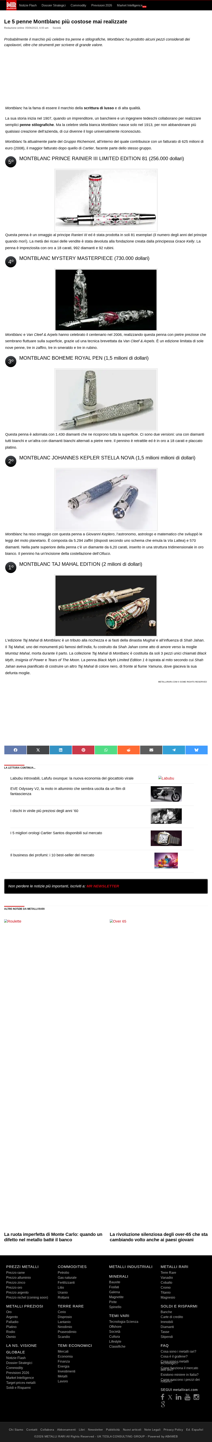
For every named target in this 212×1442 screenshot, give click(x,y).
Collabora (47, 1429)
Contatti (31, 1429)
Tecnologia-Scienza (123, 1321)
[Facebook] (163, 1398)
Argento (12, 1317)
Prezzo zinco (15, 1282)
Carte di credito (172, 1317)
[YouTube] (187, 1398)
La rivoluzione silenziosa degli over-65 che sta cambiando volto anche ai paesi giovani (159, 1237)
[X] (170, 1398)
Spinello (115, 1307)
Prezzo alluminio (18, 1277)
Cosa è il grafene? (174, 1356)
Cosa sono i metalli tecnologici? (175, 1362)
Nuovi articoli (132, 1429)
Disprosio (65, 1317)
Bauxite (114, 1282)
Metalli (62, 1376)
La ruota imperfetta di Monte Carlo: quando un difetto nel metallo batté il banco (53, 1237)
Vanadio (167, 1277)
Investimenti (66, 1371)
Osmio (11, 1337)
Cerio (62, 1312)
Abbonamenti (66, 1429)
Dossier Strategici (54, 5)
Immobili (167, 1322)
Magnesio (168, 1297)
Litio (61, 1287)
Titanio (166, 1292)
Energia (63, 1366)
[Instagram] (196, 1398)
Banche (166, 1312)
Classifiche (117, 1346)
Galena (114, 1292)
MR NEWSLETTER (103, 886)
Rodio (10, 1332)
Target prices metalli (21, 1382)
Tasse (165, 1332)
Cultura (114, 1336)
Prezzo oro (14, 1287)
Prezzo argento (17, 1292)
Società (114, 1331)
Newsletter (95, 1429)
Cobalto (166, 1282)
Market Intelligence (131, 6)
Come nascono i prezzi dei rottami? (180, 1380)
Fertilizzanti (66, 1282)
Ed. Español (194, 1429)
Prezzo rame (15, 1272)
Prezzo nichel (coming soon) (27, 1297)
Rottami (63, 1297)
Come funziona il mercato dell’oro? (179, 1368)
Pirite (113, 1302)
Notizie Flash (28, 5)
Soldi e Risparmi (18, 1387)
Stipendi (167, 1337)
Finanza (64, 1361)
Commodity (78, 5)
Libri (82, 1429)
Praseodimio (67, 1332)
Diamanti (167, 1327)
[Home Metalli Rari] (11, 9)
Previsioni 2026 (101, 5)
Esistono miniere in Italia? (180, 1374)
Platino (11, 1327)
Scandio (64, 1337)
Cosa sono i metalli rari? (178, 1351)
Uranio (63, 1292)
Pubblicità (113, 1429)
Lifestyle (115, 1341)
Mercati (63, 1351)
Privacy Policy (173, 1429)
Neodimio (65, 1327)
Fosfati (114, 1287)
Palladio (12, 1322)
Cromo (166, 1287)
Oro (9, 1312)
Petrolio (63, 1272)
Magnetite (116, 1297)
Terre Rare (168, 1272)
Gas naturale (67, 1277)
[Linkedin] (179, 1398)
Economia (65, 1356)
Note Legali (152, 1429)
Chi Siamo (16, 1429)
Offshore (115, 1326)
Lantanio (64, 1322)
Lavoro (63, 1381)
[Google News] (163, 1405)
